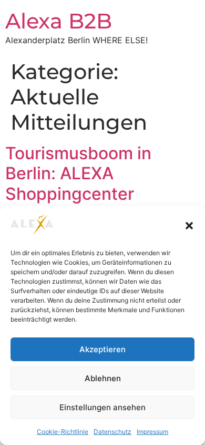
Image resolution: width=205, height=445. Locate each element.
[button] (189, 225)
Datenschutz (112, 432)
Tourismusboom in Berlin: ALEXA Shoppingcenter (78, 173)
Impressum (152, 432)
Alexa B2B (58, 21)
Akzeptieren (102, 349)
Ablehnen (103, 378)
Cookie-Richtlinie (62, 432)
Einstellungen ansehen (102, 407)
